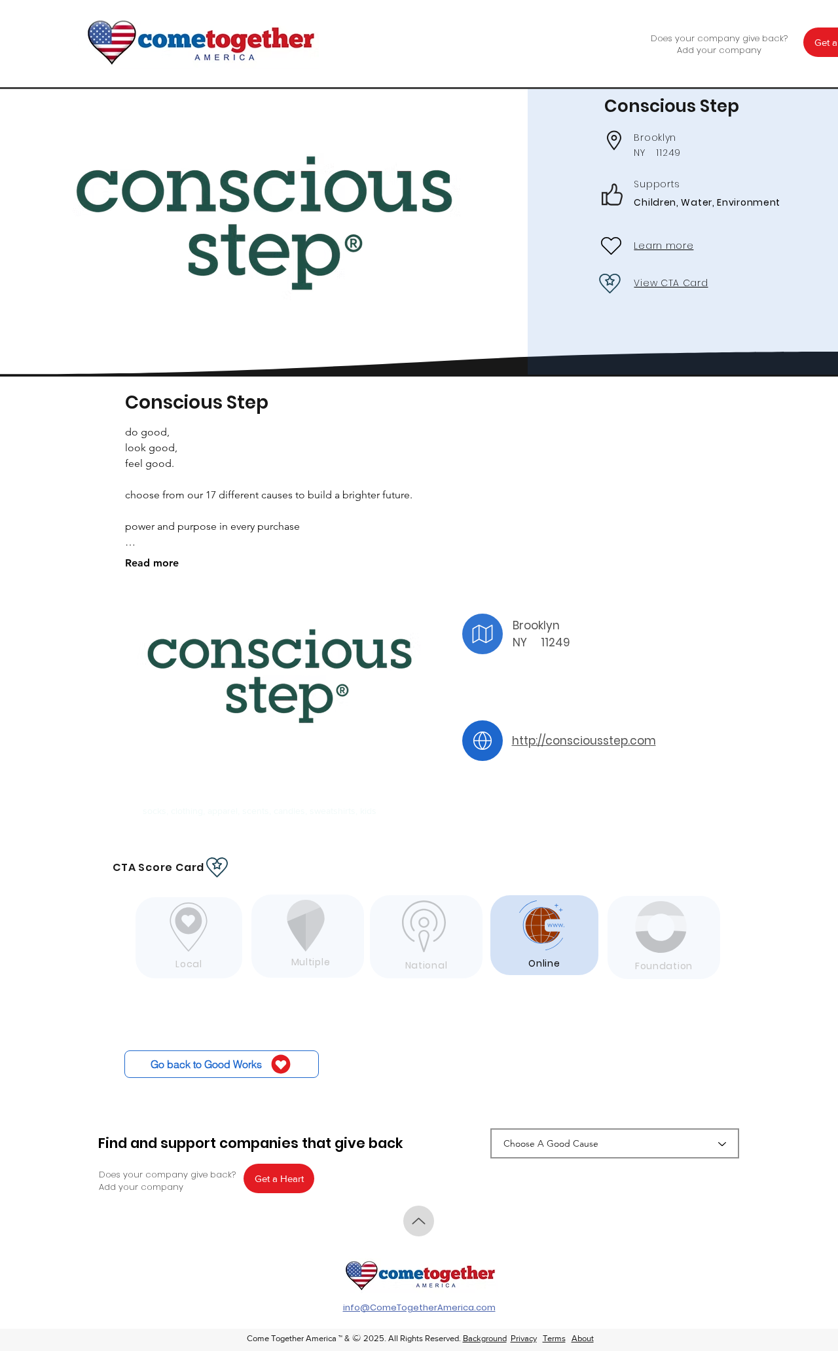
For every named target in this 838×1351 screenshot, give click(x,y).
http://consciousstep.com (584, 741)
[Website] (482, 740)
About (583, 1338)
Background (485, 1338)
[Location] (482, 634)
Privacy (524, 1338)
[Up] (418, 1221)
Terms (554, 1338)
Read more (152, 563)
